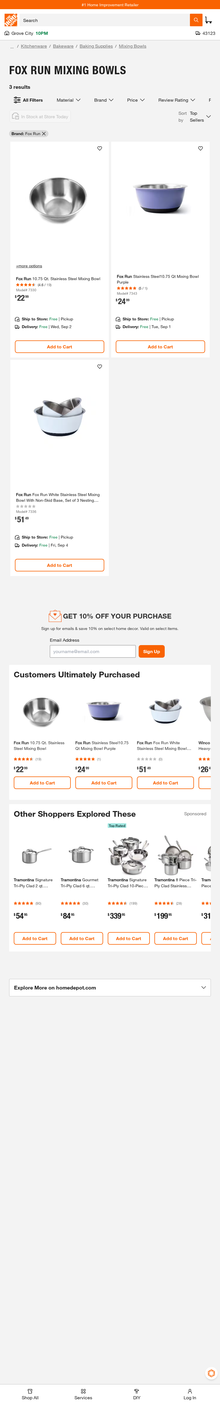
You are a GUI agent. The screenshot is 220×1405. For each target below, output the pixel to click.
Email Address (64, 640)
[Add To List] (99, 148)
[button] (194, 116)
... (12, 46)
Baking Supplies (96, 46)
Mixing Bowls (132, 46)
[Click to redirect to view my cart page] (208, 20)
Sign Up (151, 651)
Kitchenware (34, 46)
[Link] (59, 250)
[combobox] (105, 20)
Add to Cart (59, 346)
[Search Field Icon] (196, 20)
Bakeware (63, 46)
